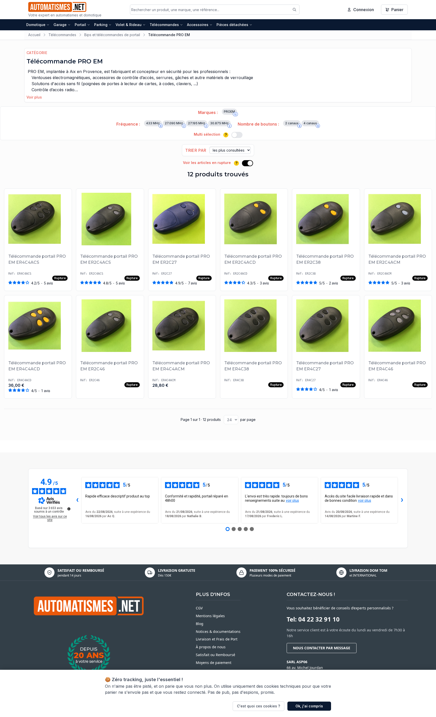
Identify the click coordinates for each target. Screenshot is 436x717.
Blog (199, 623)
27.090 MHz (175, 123)
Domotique (35, 24)
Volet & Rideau (129, 24)
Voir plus (34, 97)
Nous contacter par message (321, 648)
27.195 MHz (197, 123)
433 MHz (153, 123)
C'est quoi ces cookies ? (258, 706)
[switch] (236, 135)
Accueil (34, 35)
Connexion (363, 9)
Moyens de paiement (213, 662)
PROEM (230, 112)
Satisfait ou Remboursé (215, 654)
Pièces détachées (232, 24)
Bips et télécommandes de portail (112, 35)
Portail (80, 24)
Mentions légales (210, 615)
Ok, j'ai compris (309, 706)
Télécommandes (164, 24)
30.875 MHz (220, 123)
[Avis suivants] (401, 500)
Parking (100, 24)
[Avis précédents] (77, 500)
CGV (199, 608)
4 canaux (311, 123)
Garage (60, 24)
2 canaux (292, 123)
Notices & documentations (218, 631)
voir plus (292, 500)
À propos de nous (211, 646)
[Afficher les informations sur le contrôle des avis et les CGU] (69, 509)
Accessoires (197, 24)
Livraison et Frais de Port (216, 639)
